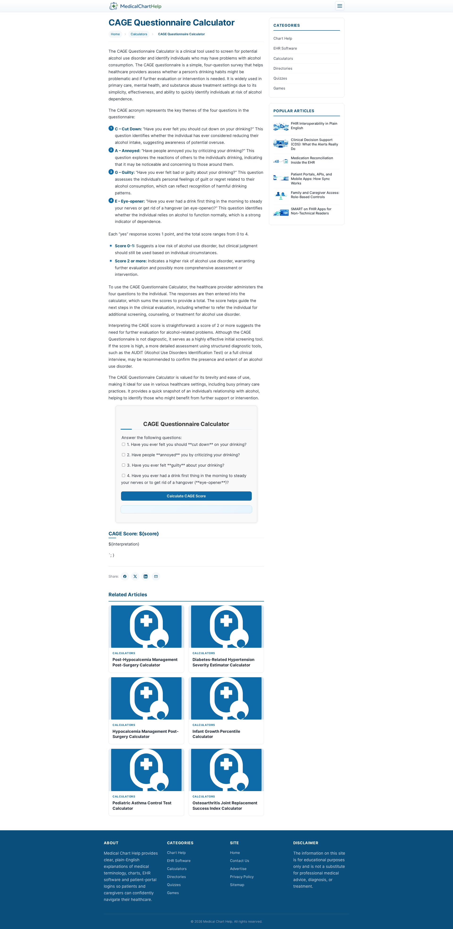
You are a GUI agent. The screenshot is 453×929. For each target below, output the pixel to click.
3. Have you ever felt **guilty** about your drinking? (175, 465)
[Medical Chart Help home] (135, 6)
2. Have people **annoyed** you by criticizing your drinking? (183, 454)
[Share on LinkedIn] (145, 576)
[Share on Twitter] (135, 576)
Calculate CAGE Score (186, 496)
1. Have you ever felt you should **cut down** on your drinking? (186, 444)
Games (279, 88)
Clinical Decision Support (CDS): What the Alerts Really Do (314, 144)
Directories (282, 68)
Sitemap (237, 884)
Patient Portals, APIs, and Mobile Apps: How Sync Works (311, 178)
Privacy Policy (242, 876)
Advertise (238, 868)
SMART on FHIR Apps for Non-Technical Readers (311, 211)
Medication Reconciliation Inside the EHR (312, 160)
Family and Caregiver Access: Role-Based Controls (315, 195)
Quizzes (280, 78)
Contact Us (239, 860)
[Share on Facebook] (125, 576)
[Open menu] (339, 6)
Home (115, 34)
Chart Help (282, 38)
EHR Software (285, 48)
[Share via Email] (156, 576)
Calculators (139, 34)
